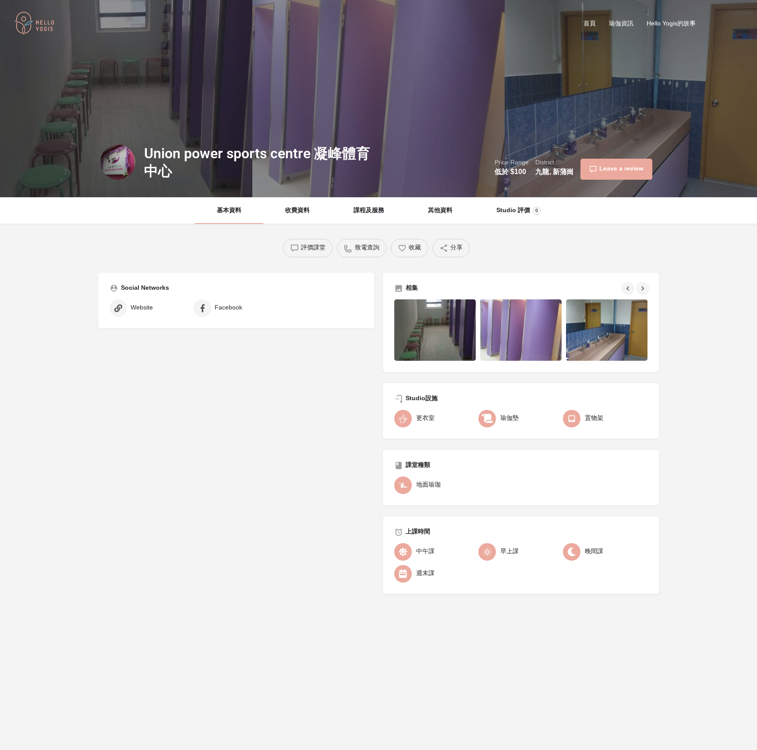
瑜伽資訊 (621, 24)
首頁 (590, 24)
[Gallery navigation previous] (628, 288)
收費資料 (297, 210)
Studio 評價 (517, 210)
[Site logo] (35, 24)
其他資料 (440, 210)
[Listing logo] (117, 162)
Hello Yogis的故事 (671, 24)
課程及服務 (369, 210)
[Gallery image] (435, 330)
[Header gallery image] (126, 98)
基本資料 (229, 210)
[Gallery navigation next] (643, 288)
